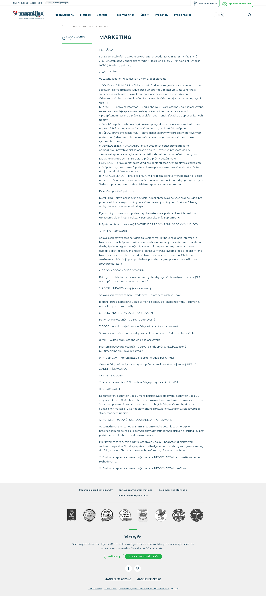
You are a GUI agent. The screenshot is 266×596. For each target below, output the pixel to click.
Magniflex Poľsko (118, 579)
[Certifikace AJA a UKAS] (71, 515)
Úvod (64, 26)
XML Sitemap (95, 588)
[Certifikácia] (107, 515)
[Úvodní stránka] (28, 15)
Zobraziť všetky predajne (57, 3)
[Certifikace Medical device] (89, 515)
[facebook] (216, 14)
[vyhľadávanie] (250, 15)
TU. (178, 217)
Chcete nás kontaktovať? (143, 556)
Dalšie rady (114, 556)
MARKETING (102, 26)
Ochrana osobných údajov (81, 26)
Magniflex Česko (149, 579)
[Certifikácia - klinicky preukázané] (196, 515)
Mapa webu (111, 588)
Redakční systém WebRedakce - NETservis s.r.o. (144, 588)
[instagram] (221, 14)
